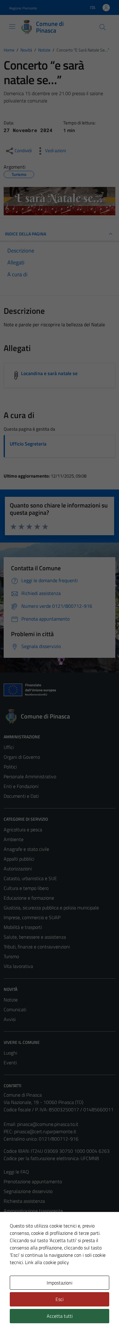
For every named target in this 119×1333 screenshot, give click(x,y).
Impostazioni (59, 1282)
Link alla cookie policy (47, 1262)
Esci (59, 1299)
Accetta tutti (60, 1316)
